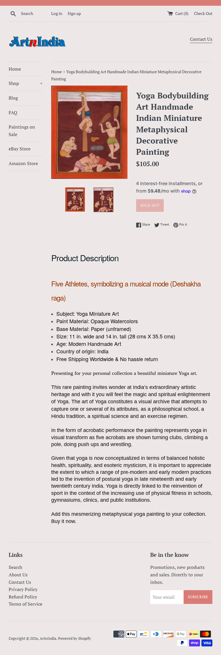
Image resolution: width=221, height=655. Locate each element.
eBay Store (20, 149)
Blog (13, 98)
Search (15, 567)
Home (15, 69)
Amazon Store (23, 163)
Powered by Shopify (74, 638)
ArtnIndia (48, 638)
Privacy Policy (23, 589)
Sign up (74, 13)
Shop (26, 83)
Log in (56, 13)
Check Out (203, 13)
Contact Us (201, 39)
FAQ (13, 112)
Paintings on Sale (22, 130)
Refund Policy (23, 597)
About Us (18, 574)
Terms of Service (25, 604)
